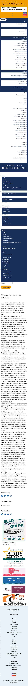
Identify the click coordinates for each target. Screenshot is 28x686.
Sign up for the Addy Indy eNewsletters (14, 4)
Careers (25, 33)
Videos (4, 179)
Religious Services (7, 221)
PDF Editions (23, 79)
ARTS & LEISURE (6, 203)
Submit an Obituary (22, 61)
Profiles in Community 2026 (20, 87)
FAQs (25, 29)
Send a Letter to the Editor (20, 49)
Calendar (13, 630)
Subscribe (14, 634)
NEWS (3, 175)
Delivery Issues (23, 31)
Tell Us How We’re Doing (20, 45)
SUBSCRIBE (6, 287)
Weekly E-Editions (22, 81)
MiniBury (5, 186)
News (14, 619)
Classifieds (14, 628)
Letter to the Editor (7, 199)
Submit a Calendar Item (21, 63)
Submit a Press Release (21, 65)
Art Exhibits (6, 219)
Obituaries (14, 626)
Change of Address (22, 57)
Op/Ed (14, 623)
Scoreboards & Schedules (9, 193)
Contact (25, 27)
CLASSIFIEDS (5, 207)
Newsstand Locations (21, 24)
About (25, 22)
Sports (14, 621)
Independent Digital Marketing (19, 75)
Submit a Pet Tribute (21, 68)
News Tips (24, 47)
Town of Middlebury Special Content (12, 188)
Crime (4, 177)
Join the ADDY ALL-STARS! (20, 37)
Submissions (24, 39)
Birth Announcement (22, 55)
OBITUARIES (5, 205)
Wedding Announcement (21, 51)
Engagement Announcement (20, 53)
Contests (24, 41)
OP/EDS (4, 197)
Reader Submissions (22, 43)
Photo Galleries (6, 181)
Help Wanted (6, 209)
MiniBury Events (7, 223)
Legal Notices (6, 211)
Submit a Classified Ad (21, 59)
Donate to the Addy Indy (9, 2)
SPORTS (4, 191)
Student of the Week (8, 184)
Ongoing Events (7, 217)
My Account (24, 89)
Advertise (24, 71)
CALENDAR (5, 215)
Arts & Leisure (14, 624)
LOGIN (3, 20)
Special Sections (23, 83)
